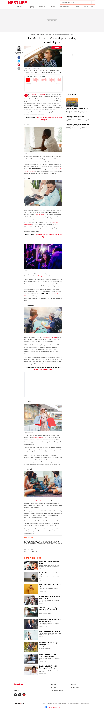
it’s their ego (39, 276)
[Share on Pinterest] (19, 65)
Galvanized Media (53, 703)
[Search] (94, 2)
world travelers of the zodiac (49, 337)
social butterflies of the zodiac (41, 501)
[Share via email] (19, 69)
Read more (37, 544)
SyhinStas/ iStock (29, 432)
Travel (77, 7)
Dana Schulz (20, 52)
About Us (53, 684)
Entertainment (64, 7)
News (38, 551)
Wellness (42, 7)
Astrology (29, 551)
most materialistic (38, 437)
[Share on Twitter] (19, 61)
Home (32, 34)
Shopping (31, 7)
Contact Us (54, 687)
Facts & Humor (88, 7)
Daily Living (19, 7)
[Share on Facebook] (19, 58)
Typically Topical (39, 214)
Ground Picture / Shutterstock (32, 68)
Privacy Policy (75, 687)
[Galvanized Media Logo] (19, 703)
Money (53, 7)
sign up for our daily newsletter (43, 369)
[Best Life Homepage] (17, 2)
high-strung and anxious (38, 94)
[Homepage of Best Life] (18, 684)
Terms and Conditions (57, 690)
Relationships (39, 34)
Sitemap (73, 684)
